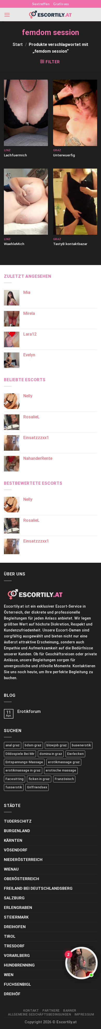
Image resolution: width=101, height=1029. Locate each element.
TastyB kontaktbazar (70, 244)
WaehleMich (14, 244)
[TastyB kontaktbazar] (75, 202)
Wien (8, 974)
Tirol (10, 936)
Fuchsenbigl (17, 984)
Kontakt (31, 1010)
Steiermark (16, 917)
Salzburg (14, 898)
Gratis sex (61, 4)
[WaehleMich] (26, 202)
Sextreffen (40, 4)
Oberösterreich (21, 879)
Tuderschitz (18, 821)
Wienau (11, 869)
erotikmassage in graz (23, 770)
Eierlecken (75, 754)
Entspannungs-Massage (24, 762)
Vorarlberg (17, 955)
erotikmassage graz (64, 762)
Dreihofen (15, 926)
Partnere (51, 1010)
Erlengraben (18, 907)
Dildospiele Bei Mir (19, 754)
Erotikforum (29, 711)
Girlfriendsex (37, 787)
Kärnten (13, 840)
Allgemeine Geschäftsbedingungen (39, 1014)
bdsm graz (33, 745)
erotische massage (61, 770)
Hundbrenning (19, 965)
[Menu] (7, 14)
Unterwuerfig (64, 155)
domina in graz (50, 754)
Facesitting (14, 779)
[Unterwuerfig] (75, 113)
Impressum (84, 1014)
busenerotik (81, 745)
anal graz (12, 745)
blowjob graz (56, 745)
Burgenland (17, 831)
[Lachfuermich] (26, 113)
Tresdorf (14, 946)
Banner (69, 1010)
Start (18, 44)
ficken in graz (39, 779)
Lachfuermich (15, 155)
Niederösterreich (23, 859)
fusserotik (13, 787)
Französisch (64, 779)
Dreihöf (12, 994)
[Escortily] (50, 15)
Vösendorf (15, 850)
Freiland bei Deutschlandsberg (38, 888)
